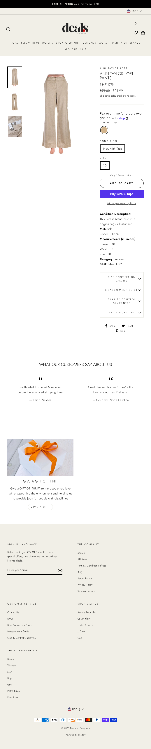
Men (115, 43)
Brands (135, 43)
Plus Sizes (12, 697)
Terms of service (86, 591)
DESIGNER (89, 43)
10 (104, 165)
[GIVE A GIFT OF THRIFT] (40, 457)
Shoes (10, 659)
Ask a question (122, 312)
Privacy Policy (85, 584)
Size (103, 158)
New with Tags (112, 148)
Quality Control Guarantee (122, 301)
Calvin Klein (84, 618)
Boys (9, 678)
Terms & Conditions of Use (92, 565)
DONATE (47, 43)
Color (108, 122)
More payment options (121, 203)
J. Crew (81, 631)
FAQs (10, 618)
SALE (83, 49)
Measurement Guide (121, 290)
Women (104, 43)
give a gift (40, 507)
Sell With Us (30, 43)
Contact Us (13, 612)
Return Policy (85, 578)
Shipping (105, 96)
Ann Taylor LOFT (113, 68)
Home (15, 43)
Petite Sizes (13, 691)
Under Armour (85, 625)
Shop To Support (68, 43)
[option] (75, 4)
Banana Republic (87, 612)
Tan (104, 130)
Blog (80, 572)
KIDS (124, 43)
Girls (9, 684)
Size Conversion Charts (122, 278)
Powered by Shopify (75, 734)
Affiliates (82, 559)
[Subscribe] (60, 570)
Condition (108, 141)
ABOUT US (71, 49)
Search (81, 553)
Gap (80, 638)
